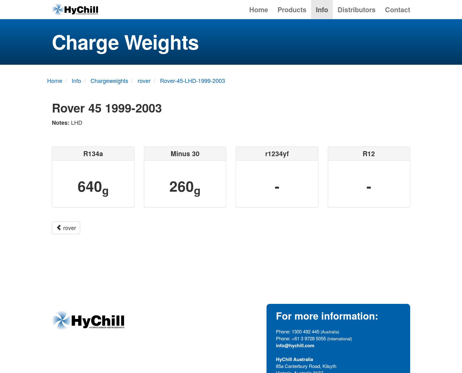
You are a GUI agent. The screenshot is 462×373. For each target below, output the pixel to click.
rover (69, 227)
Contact (397, 9)
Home (258, 9)
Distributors (357, 9)
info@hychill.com (295, 345)
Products (292, 9)
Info (322, 9)
